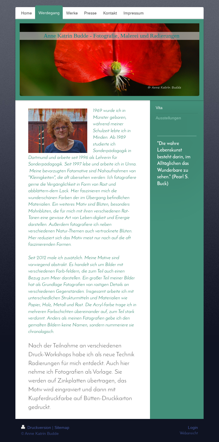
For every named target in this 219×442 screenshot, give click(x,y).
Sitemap (61, 427)
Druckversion (39, 427)
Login (193, 427)
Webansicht (189, 433)
